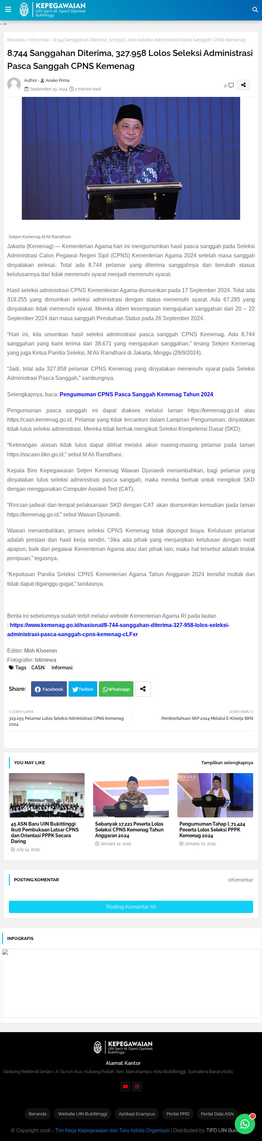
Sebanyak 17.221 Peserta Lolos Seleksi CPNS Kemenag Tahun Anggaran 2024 (129, 829)
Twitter (85, 689)
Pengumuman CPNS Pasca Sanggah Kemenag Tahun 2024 (136, 394)
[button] (255, 9)
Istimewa (45, 660)
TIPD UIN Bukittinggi (229, 1130)
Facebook (53, 689)
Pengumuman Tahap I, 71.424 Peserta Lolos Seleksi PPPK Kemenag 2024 (212, 829)
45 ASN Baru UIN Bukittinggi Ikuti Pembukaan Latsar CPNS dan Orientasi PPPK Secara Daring (45, 832)
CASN (38, 667)
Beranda (16, 39)
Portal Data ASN (217, 1113)
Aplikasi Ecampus (137, 1113)
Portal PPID (177, 1113)
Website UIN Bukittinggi (82, 1113)
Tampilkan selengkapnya (227, 762)
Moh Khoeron (40, 651)
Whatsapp (119, 689)
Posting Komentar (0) (131, 907)
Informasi (39, 39)
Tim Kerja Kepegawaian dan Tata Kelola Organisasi (112, 1130)
